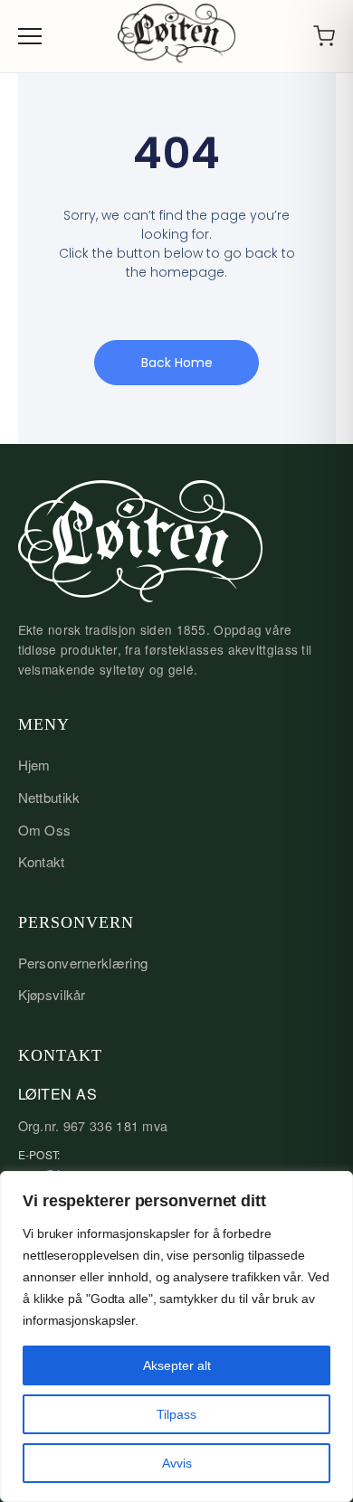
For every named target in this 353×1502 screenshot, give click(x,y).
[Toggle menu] (30, 36)
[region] (176, 1336)
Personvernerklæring (83, 962)
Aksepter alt (177, 1365)
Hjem (34, 764)
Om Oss (45, 829)
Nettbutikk (49, 797)
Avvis (177, 1463)
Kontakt (41, 861)
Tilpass (176, 1414)
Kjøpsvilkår (52, 994)
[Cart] (324, 36)
